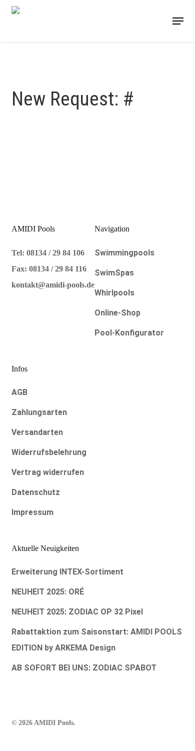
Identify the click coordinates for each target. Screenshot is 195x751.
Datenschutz (36, 492)
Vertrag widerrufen (48, 472)
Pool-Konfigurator (129, 333)
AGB (20, 392)
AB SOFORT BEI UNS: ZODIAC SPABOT (84, 667)
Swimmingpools (124, 253)
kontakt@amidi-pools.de (53, 284)
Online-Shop (117, 313)
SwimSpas (114, 273)
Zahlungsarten (39, 412)
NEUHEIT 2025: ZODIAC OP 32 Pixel (77, 611)
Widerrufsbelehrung (49, 452)
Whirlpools (114, 293)
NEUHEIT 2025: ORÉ (48, 591)
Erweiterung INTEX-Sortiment (68, 571)
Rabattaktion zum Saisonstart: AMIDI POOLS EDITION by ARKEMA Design (97, 639)
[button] (178, 21)
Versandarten (37, 432)
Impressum (33, 512)
